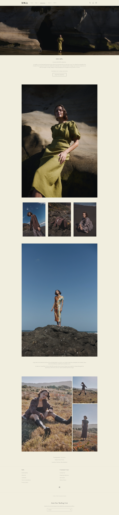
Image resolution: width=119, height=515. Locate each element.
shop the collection (59, 74)
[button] (36, 2)
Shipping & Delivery (64, 475)
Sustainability (25, 472)
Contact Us (62, 472)
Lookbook (24, 477)
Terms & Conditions (26, 480)
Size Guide (62, 477)
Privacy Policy (25, 482)
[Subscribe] (70, 509)
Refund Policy (63, 480)
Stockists (24, 475)
